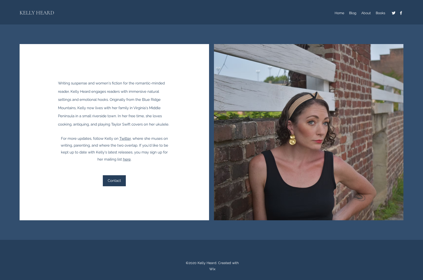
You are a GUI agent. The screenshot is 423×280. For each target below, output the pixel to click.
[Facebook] (401, 13)
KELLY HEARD (37, 13)
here (127, 159)
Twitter (125, 138)
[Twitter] (393, 13)
